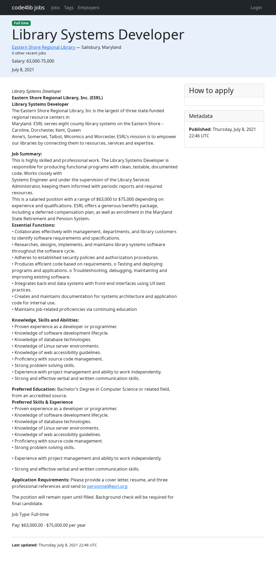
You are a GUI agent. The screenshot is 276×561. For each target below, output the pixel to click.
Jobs (55, 8)
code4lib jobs (28, 7)
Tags (69, 8)
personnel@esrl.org (107, 486)
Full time (21, 23)
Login (256, 8)
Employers (88, 8)
